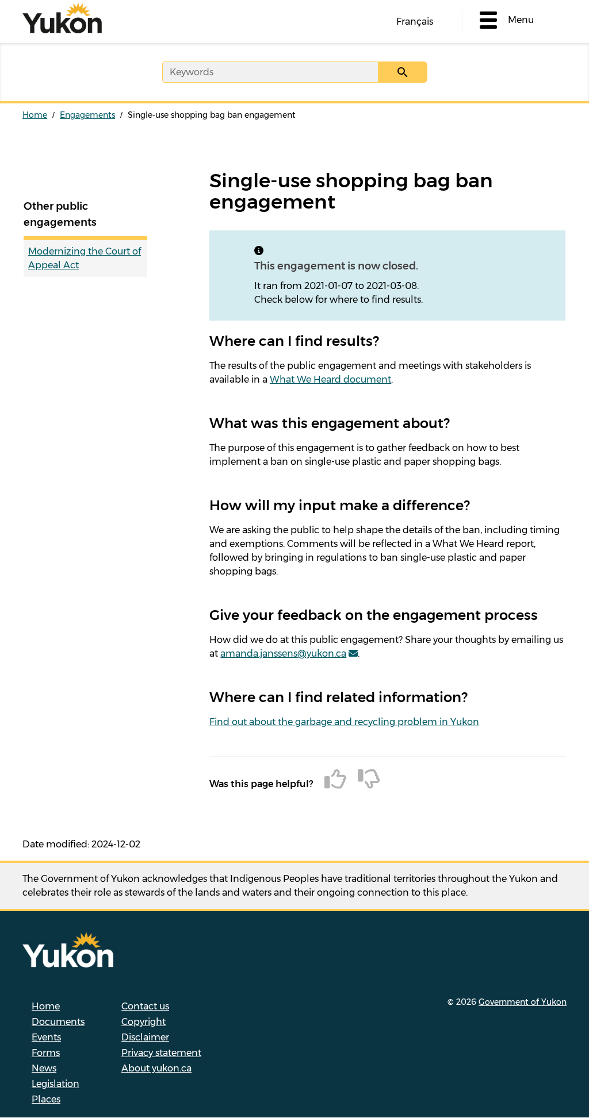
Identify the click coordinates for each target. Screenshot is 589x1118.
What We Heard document (330, 379)
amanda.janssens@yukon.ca (283, 653)
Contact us (145, 1006)
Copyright (143, 1021)
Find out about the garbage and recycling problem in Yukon (344, 721)
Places (46, 1099)
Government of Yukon (523, 1002)
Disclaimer (145, 1037)
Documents (58, 1021)
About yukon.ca (156, 1068)
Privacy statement (161, 1052)
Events (46, 1037)
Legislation (55, 1083)
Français (414, 21)
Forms (46, 1052)
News (44, 1068)
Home (34, 115)
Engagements (87, 115)
